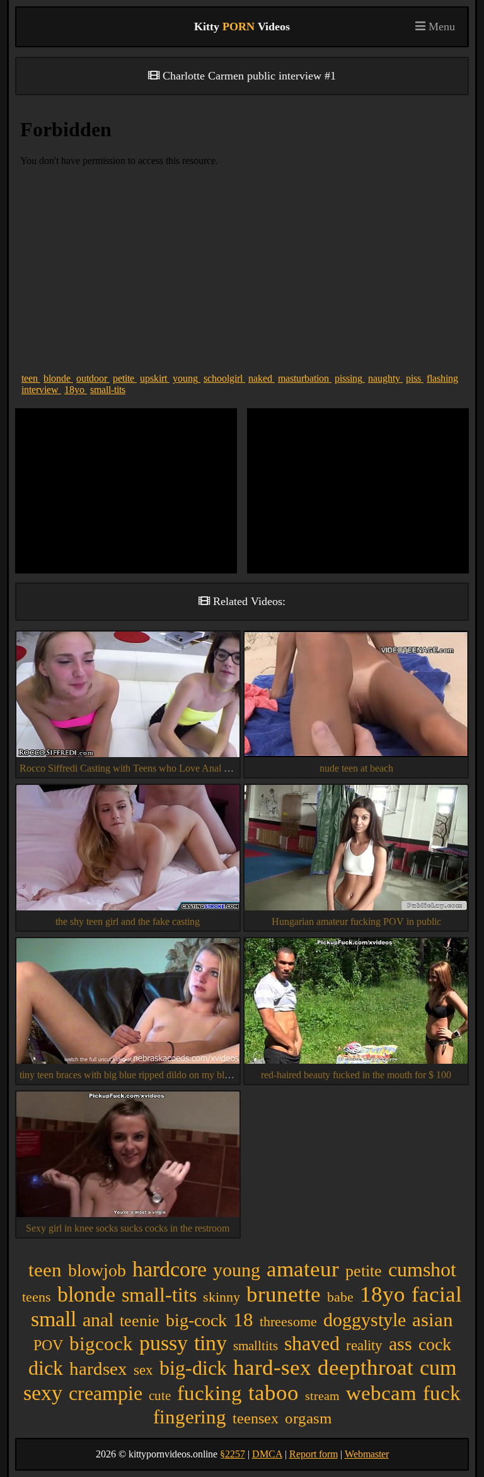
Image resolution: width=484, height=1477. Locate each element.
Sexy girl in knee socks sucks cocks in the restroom (127, 1228)
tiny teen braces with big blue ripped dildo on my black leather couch (157, 1074)
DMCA (267, 1454)
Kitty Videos (242, 26)
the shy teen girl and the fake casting (127, 921)
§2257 (232, 1454)
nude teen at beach (356, 768)
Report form (313, 1454)
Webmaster (367, 1454)
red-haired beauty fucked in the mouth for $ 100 (356, 1074)
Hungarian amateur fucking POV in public (356, 921)
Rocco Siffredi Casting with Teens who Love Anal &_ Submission (152, 768)
